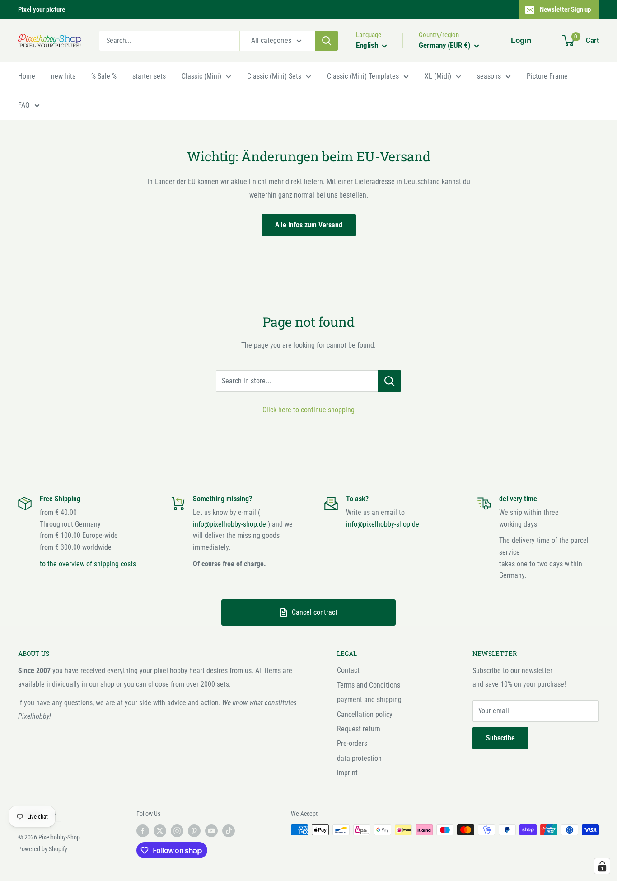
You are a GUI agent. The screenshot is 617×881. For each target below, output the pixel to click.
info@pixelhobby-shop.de (229, 524)
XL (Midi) (438, 76)
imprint (347, 772)
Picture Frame (547, 76)
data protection (359, 758)
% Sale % (104, 76)
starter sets (149, 76)
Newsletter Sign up (565, 9)
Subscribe (500, 738)
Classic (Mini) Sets (274, 76)
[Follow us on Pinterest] (194, 830)
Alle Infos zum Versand (308, 225)
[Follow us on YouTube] (211, 830)
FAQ (24, 105)
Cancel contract (314, 612)
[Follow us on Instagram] (177, 830)
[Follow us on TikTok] (228, 830)
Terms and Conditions (368, 685)
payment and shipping (369, 699)
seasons (489, 76)
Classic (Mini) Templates (363, 76)
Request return (358, 729)
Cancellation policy (365, 714)
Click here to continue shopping (308, 409)
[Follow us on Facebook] (142, 830)
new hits (63, 76)
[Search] (326, 41)
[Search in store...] (389, 381)
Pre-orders (352, 743)
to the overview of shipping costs (88, 564)
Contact (348, 670)
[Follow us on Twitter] (160, 830)
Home (26, 76)
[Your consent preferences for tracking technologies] (602, 866)
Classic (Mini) (201, 76)
